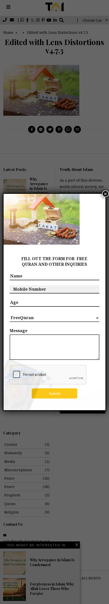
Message (18, 330)
